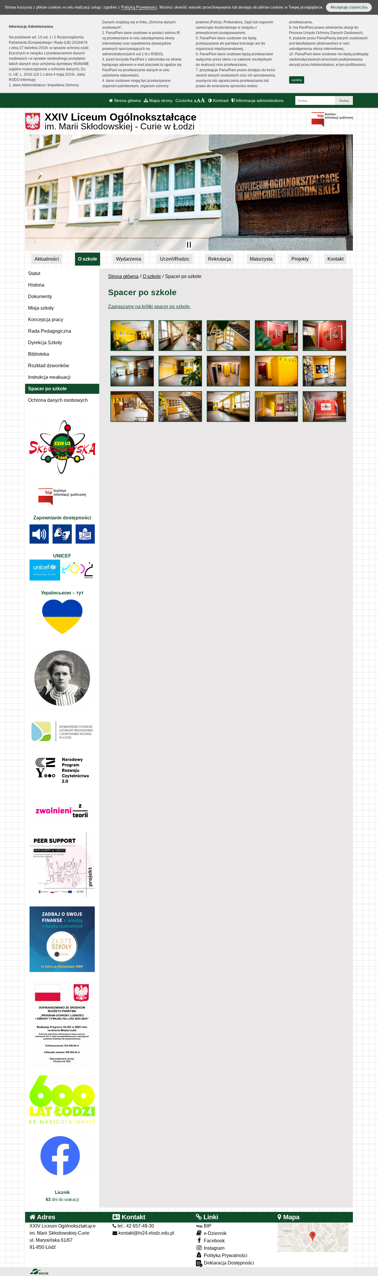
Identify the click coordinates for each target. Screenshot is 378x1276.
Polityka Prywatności (225, 1255)
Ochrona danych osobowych (58, 400)
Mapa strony (160, 100)
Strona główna (127, 100)
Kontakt (335, 258)
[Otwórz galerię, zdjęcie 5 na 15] (324, 335)
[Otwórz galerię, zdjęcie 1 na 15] (132, 335)
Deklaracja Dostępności (228, 1262)
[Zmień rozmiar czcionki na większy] (199, 100)
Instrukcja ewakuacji (49, 377)
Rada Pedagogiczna (49, 331)
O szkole (87, 258)
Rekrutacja (219, 258)
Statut (34, 273)
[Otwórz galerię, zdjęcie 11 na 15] (132, 406)
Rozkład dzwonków (48, 365)
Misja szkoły (41, 308)
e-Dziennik (215, 1233)
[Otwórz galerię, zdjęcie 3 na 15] (228, 335)
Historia (36, 284)
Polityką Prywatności (139, 7)
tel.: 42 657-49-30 (135, 1225)
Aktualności (47, 258)
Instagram (213, 1248)
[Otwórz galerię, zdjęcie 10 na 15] (324, 371)
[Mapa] (313, 1236)
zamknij (296, 80)
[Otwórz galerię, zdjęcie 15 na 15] (324, 406)
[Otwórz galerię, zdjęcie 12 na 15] (180, 406)
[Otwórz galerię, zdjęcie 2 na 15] (180, 335)
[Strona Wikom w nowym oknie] (39, 1272)
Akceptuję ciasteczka (348, 7)
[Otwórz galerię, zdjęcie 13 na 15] (228, 406)
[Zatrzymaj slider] (189, 245)
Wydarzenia (128, 258)
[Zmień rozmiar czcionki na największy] (203, 100)
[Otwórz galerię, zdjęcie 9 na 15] (276, 371)
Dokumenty (40, 296)
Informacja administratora (259, 100)
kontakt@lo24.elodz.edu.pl (145, 1233)
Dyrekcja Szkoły (45, 342)
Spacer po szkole (47, 388)
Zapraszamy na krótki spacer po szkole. (149, 306)
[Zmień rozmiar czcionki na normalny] (195, 100)
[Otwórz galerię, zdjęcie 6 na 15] (132, 371)
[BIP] (332, 119)
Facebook (214, 1240)
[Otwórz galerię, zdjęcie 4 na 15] (276, 335)
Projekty (300, 258)
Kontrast (220, 100)
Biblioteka (38, 354)
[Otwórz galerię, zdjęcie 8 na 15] (228, 371)
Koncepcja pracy (45, 319)
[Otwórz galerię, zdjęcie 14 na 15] (276, 406)
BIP (207, 1225)
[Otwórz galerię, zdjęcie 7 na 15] (180, 371)
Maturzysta (261, 258)
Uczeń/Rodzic (175, 258)
